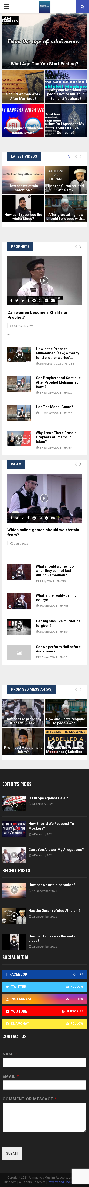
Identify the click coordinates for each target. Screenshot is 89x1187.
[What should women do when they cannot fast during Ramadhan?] (19, 572)
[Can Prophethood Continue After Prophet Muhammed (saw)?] (19, 383)
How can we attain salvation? (23, 188)
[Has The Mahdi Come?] (19, 412)
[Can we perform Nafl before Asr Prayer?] (19, 652)
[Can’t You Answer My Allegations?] (14, 855)
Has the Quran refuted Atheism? (66, 188)
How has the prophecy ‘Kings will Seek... (23, 721)
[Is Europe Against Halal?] (14, 803)
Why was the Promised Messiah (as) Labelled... (65, 750)
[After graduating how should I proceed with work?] (66, 208)
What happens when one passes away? (23, 130)
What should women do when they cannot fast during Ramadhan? (55, 570)
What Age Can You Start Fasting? (44, 63)
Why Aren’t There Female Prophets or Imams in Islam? (56, 437)
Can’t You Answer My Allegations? (56, 850)
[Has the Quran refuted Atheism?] (66, 180)
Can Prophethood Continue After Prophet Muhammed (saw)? (58, 382)
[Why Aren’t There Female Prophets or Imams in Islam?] (19, 438)
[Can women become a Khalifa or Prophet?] (44, 280)
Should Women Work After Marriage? (23, 96)
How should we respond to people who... (65, 721)
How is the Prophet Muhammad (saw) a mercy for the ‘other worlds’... (57, 353)
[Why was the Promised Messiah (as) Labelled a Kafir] (66, 741)
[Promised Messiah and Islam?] (23, 741)
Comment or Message (29, 1099)
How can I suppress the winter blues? (23, 217)
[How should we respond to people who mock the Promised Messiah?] (66, 713)
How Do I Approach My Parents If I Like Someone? (65, 128)
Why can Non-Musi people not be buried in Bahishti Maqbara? (65, 94)
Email (11, 1076)
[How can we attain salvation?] (23, 180)
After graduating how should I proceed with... (66, 217)
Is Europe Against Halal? (48, 798)
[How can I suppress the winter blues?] (23, 208)
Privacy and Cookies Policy (66, 1182)
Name (10, 1054)
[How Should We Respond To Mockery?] (14, 829)
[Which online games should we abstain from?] (44, 498)
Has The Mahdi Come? (54, 407)
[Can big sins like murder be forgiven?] (19, 627)
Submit (12, 1153)
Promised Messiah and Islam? (23, 750)
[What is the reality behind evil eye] (19, 601)
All (69, 156)
